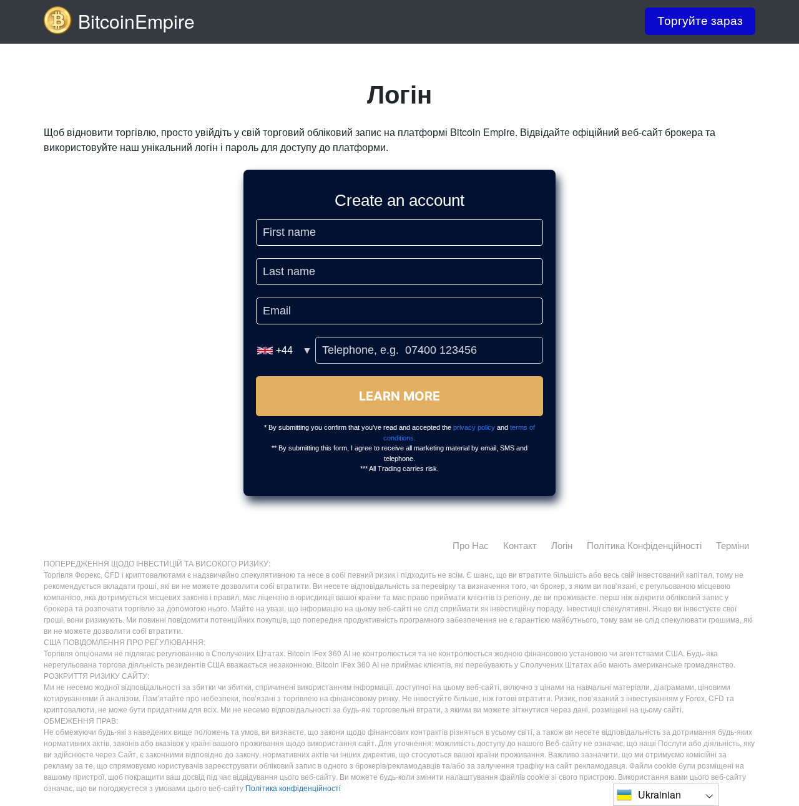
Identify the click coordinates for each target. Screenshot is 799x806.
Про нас (471, 544)
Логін (561, 544)
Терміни (732, 544)
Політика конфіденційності (644, 544)
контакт (520, 544)
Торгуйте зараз (700, 20)
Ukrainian (659, 794)
